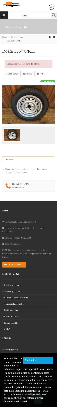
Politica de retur (11, 310)
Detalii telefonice (18, 187)
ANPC (7, 329)
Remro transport (11, 316)
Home (4, 37)
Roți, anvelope (17, 37)
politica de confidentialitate (34, 372)
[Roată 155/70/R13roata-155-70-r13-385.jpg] (12, 135)
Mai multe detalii (14, 264)
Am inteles (30, 360)
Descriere (9, 159)
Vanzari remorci (11, 350)
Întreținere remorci (12, 285)
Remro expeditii (11, 323)
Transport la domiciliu (14, 304)
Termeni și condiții (12, 291)
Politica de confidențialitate (16, 298)
